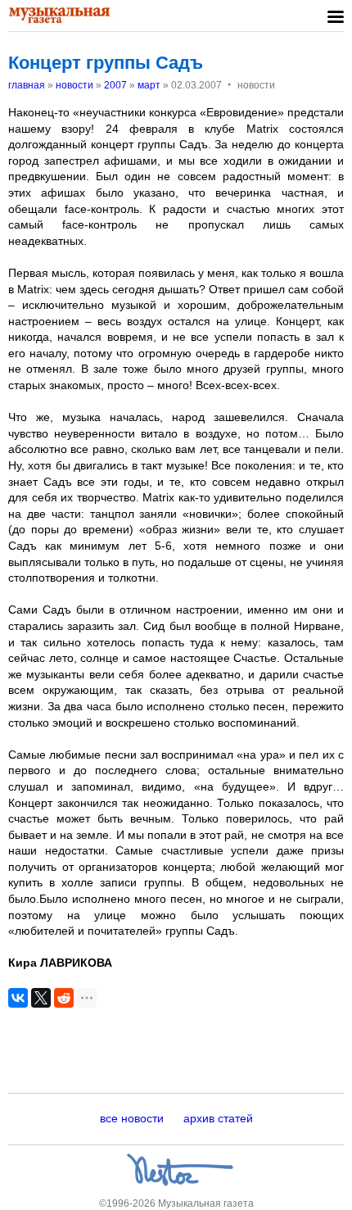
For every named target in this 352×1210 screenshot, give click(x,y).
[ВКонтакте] (18, 998)
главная (26, 85)
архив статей (218, 1118)
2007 (115, 85)
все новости (132, 1118)
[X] (41, 998)
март (149, 85)
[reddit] (64, 998)
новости (74, 85)
